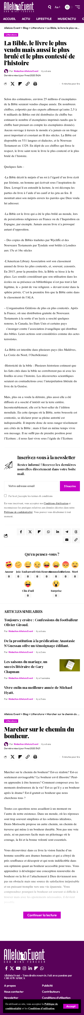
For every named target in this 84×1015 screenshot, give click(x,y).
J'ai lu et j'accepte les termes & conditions (30, 496)
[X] (12, 968)
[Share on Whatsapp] (48, 531)
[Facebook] (6, 968)
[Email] (67, 539)
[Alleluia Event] (19, 7)
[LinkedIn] (30, 968)
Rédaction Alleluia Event (26, 71)
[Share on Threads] (76, 531)
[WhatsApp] (42, 968)
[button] (70, 1006)
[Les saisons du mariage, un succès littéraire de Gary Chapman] (70, 665)
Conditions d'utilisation (41, 1008)
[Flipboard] (36, 968)
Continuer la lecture (42, 915)
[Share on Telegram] (67, 531)
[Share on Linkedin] (57, 531)
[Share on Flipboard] (20, 83)
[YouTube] (18, 968)
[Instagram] (24, 968)
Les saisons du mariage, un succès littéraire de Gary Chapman (25, 666)
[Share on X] (12, 83)
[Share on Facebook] (21, 531)
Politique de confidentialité (18, 512)
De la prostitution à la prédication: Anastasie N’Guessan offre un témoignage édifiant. (39, 643)
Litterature (11, 34)
